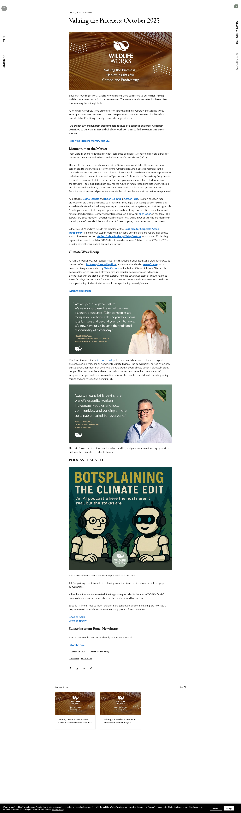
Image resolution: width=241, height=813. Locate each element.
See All (183, 687)
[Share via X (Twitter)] (77, 668)
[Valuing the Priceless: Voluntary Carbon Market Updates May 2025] (75, 703)
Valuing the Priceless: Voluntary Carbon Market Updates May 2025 (75, 721)
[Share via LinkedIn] (84, 668)
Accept (229, 808)
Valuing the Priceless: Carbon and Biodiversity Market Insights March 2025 (120, 721)
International (86, 658)
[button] (236, 5)
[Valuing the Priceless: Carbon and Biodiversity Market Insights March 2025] (120, 703)
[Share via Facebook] (70, 668)
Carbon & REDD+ (78, 652)
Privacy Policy (58, 809)
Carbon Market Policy (99, 652)
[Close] (237, 808)
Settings (216, 808)
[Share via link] (90, 668)
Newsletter (74, 658)
